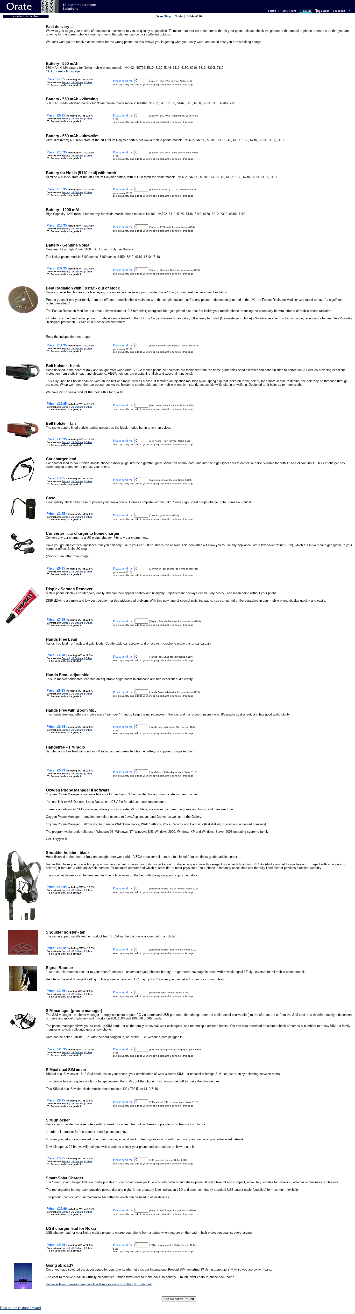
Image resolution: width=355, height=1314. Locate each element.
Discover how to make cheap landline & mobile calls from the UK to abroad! (99, 1284)
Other (88, 82)
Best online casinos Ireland (20, 1308)
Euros (65, 82)
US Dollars (77, 82)
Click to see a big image (63, 71)
